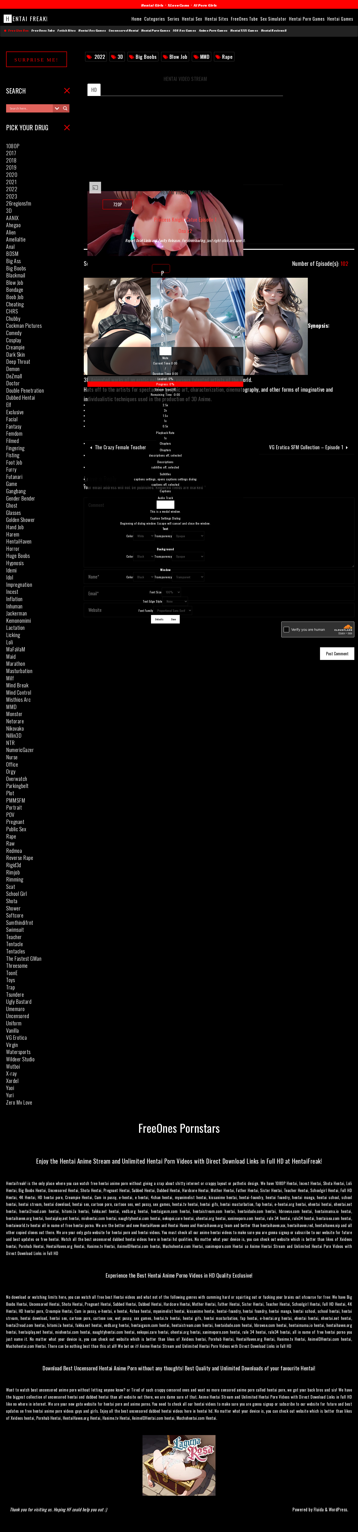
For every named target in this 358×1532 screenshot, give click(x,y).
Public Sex (16, 829)
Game (11, 483)
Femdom (14, 433)
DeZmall (14, 376)
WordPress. (338, 1509)
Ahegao (13, 225)
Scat (10, 886)
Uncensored (17, 1016)
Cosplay (13, 340)
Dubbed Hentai (20, 397)
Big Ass (13, 261)
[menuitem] (165, 421)
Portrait (14, 807)
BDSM (12, 253)
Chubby (13, 318)
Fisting (12, 455)
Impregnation (19, 584)
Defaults (159, 619)
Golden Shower (20, 519)
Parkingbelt (17, 785)
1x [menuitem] (165, 421)
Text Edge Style (152, 601)
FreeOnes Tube (43, 31)
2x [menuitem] (165, 410)
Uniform (14, 1023)
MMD (205, 56)
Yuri (10, 1095)
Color (129, 536)
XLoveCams (178, 5)
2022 (99, 56)
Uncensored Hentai (124, 31)
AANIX (12, 218)
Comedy (13, 333)
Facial (12, 419)
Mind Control (18, 692)
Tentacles (15, 951)
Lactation (15, 627)
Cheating (15, 304)
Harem (12, 534)
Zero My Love (19, 1102)
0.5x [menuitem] (165, 426)
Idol (9, 577)
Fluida (318, 1509)
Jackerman (16, 613)
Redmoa (14, 850)
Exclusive (15, 412)
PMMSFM (15, 800)
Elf (8, 404)
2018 (11, 160)
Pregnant (15, 821)
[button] (165, 358)
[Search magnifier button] (65, 108)
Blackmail (15, 275)
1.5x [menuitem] (165, 416)
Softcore (14, 915)
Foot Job (14, 462)
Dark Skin (15, 354)
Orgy (10, 771)
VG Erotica (16, 1037)
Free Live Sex (18, 31)
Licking (13, 635)
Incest (12, 591)
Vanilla (12, 1030)
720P (117, 204)
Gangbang (16, 491)
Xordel (12, 1080)
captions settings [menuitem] (165, 479)
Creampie (15, 347)
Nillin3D (13, 735)
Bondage (14, 289)
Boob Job (14, 297)
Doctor (13, 383)
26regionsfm (18, 203)
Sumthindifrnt (19, 922)
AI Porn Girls (205, 5)
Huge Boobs (18, 555)
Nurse (12, 757)
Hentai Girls (152, 5)
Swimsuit (15, 929)
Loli (9, 642)
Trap (10, 987)
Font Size (156, 592)
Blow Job (179, 56)
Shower (13, 908)
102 (320, 263)
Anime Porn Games (213, 31)
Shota (12, 901)
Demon (13, 368)
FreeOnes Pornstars (179, 1127)
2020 (11, 174)
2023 (11, 196)
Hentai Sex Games (92, 31)
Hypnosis (15, 563)
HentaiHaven (19, 541)
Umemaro (15, 1009)
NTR (10, 742)
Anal (10, 246)
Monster (14, 714)
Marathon (15, 663)
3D (120, 56)
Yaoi (10, 1087)
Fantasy (13, 426)
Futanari (14, 476)
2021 (11, 182)
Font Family (146, 610)
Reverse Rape (19, 857)
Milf (10, 678)
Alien (11, 232)
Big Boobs (146, 56)
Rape (227, 56)
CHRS (12, 311)
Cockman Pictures (24, 325)
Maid (11, 656)
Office (12, 764)
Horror (12, 548)
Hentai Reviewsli (274, 31)
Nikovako (15, 728)
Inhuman (14, 606)
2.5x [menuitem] (165, 405)
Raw (10, 843)
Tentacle (14, 944)
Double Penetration (25, 390)
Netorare (15, 721)
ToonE (12, 973)
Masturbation (19, 671)
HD (94, 89)
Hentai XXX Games (244, 31)
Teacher (14, 937)
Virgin (12, 1044)
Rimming (14, 879)
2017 (11, 153)
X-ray (11, 1073)
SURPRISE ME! (36, 59)
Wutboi (13, 1066)
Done (173, 619)
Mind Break (17, 685)
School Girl (16, 893)
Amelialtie (16, 239)
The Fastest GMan (23, 958)
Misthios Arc (18, 699)
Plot (10, 793)
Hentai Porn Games (155, 31)
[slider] (165, 381)
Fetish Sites (66, 31)
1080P (12, 146)
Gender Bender (20, 498)
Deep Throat (18, 361)
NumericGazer (20, 749)
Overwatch (16, 778)
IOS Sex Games (184, 31)
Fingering (15, 448)
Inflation (14, 599)
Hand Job (15, 527)
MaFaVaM (15, 649)
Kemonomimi (18, 620)
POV (10, 814)
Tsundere (15, 994)
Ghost (12, 505)
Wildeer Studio (20, 1059)
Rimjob (13, 872)
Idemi (11, 570)
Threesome (17, 965)
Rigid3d (13, 865)
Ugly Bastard (18, 1001)
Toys (10, 980)
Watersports (18, 1052)
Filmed (12, 440)
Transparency (163, 536)
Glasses (13, 512)
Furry (11, 469)
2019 (11, 167)
